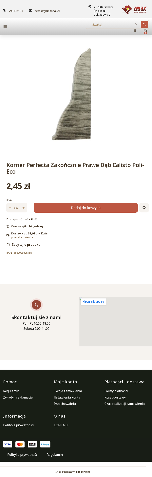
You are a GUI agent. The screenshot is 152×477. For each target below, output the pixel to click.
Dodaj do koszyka (86, 207)
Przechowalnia (65, 403)
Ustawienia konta (67, 397)
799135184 (16, 11)
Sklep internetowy (71, 471)
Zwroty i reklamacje (18, 397)
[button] (25, 26)
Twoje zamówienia (68, 391)
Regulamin (11, 391)
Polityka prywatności (18, 425)
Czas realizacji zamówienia (124, 403)
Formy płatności (116, 391)
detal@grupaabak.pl (47, 11)
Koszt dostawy (115, 397)
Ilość (9, 200)
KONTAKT (61, 425)
